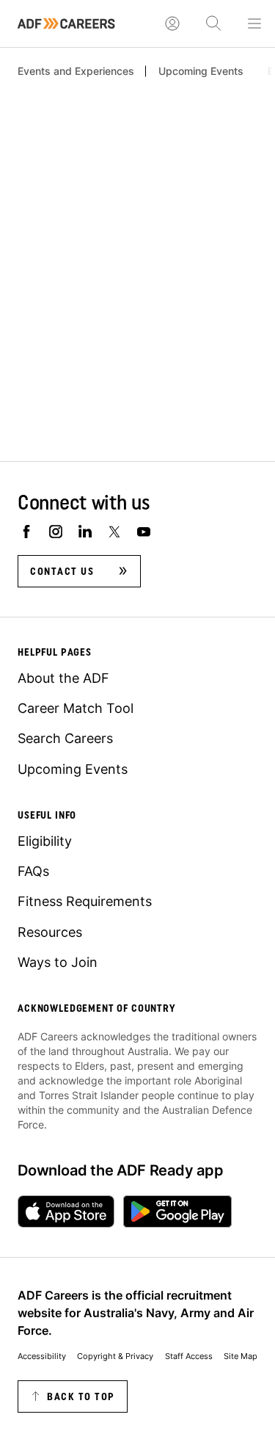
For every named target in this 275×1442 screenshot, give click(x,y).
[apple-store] (66, 1211)
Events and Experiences (76, 71)
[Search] (213, 23)
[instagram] (56, 531)
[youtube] (144, 531)
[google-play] (177, 1211)
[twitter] (114, 531)
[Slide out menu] (254, 23)
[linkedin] (85, 531)
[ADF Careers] (66, 23)
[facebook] (26, 531)
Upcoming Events (200, 71)
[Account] (172, 23)
